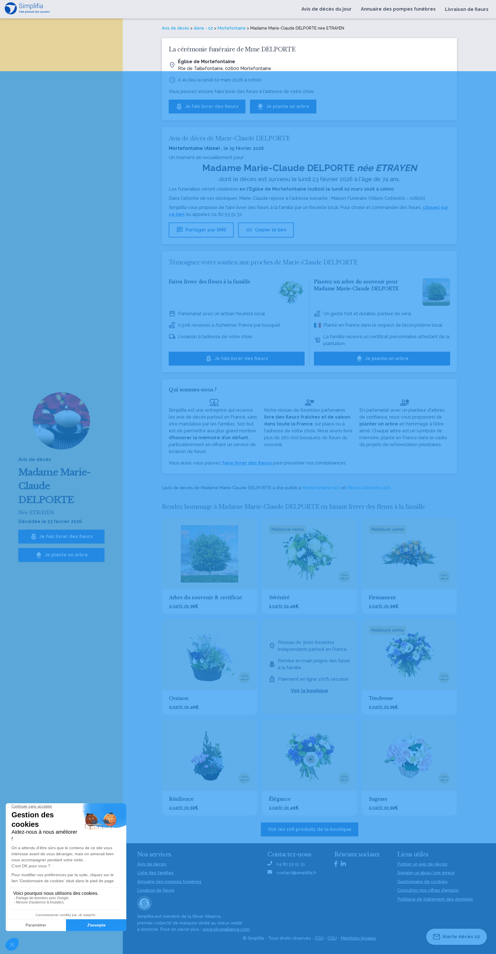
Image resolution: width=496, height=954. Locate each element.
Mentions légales (358, 938)
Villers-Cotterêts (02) (368, 487)
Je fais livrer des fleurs (61, 536)
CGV (319, 938)
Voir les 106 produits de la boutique (309, 829)
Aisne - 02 (203, 28)
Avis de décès (175, 28)
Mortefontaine (232, 28)
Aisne (212, 148)
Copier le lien (266, 230)
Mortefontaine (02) (321, 487)
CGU (332, 938)
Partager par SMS (201, 230)
